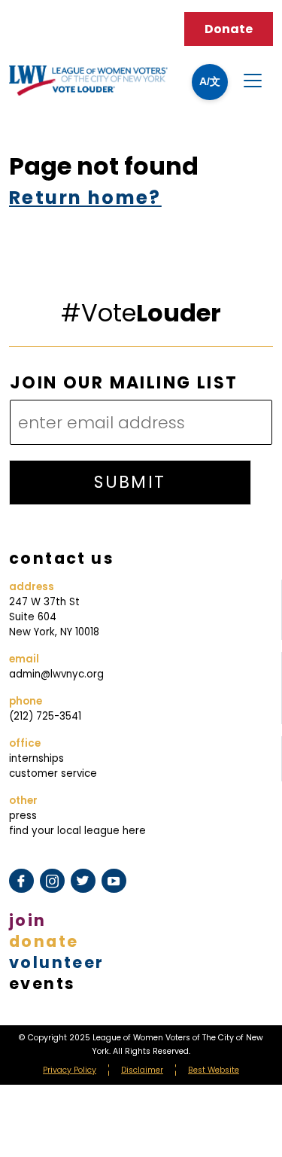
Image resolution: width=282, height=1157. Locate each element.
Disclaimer (142, 1070)
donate (43, 941)
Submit (129, 482)
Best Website (213, 1070)
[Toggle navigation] (252, 80)
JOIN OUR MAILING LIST (124, 383)
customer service (53, 773)
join (28, 920)
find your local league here (77, 831)
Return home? (85, 197)
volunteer (57, 962)
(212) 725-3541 (45, 716)
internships (36, 758)
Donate (229, 29)
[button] (210, 82)
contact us (61, 558)
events (42, 983)
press (23, 815)
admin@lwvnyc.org (56, 674)
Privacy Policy (69, 1070)
